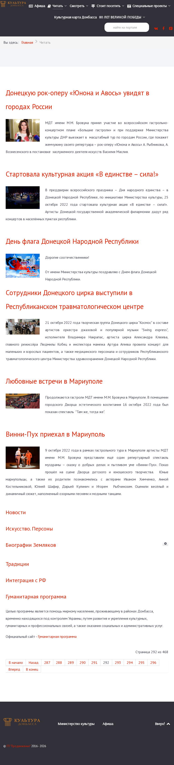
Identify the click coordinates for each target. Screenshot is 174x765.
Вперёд (14, 669)
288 (59, 662)
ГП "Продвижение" (19, 746)
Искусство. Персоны (29, 528)
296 (153, 662)
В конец (32, 669)
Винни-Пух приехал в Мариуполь (55, 434)
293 (118, 662)
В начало (16, 662)
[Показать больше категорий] (165, 543)
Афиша (108, 723)
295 (141, 662)
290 (83, 662)
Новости (16, 512)
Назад (34, 662)
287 (47, 662)
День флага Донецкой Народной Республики (72, 241)
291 (94, 662)
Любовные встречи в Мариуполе (54, 381)
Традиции (17, 563)
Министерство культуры (76, 723)
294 (130, 662)
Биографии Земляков (31, 544)
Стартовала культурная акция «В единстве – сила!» (82, 174)
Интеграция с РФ (26, 580)
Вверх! (160, 723)
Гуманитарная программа (36, 596)
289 (71, 662)
